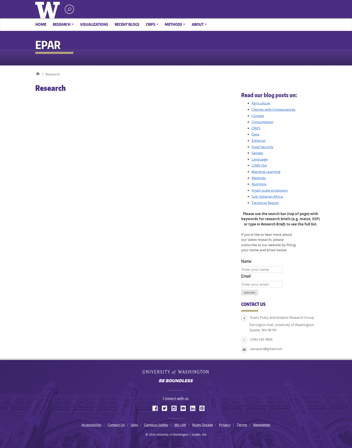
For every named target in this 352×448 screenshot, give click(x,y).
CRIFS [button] (150, 24)
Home (40, 24)
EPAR (37, 73)
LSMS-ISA (259, 165)
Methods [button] (173, 24)
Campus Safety (156, 424)
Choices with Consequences (273, 109)
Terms (242, 424)
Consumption (262, 122)
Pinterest (203, 407)
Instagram (175, 407)
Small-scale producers (270, 190)
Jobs (134, 424)
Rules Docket (202, 424)
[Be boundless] (176, 381)
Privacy (225, 424)
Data (255, 134)
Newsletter (262, 424)
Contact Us (116, 424)
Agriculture (261, 103)
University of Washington (48, 9)
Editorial (259, 140)
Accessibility (91, 424)
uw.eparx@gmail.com (266, 349)
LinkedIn (194, 407)
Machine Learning (266, 171)
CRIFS (256, 128)
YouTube (184, 407)
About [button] (198, 24)
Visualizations (94, 24)
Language (260, 159)
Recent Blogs (127, 24)
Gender (257, 153)
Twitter (166, 407)
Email (246, 276)
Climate (258, 115)
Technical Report (265, 202)
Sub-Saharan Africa (267, 196)
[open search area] (69, 9)
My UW (180, 424)
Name (246, 261)
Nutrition (259, 184)
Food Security (263, 147)
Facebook (156, 407)
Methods (259, 178)
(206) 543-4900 (261, 339)
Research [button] (61, 24)
